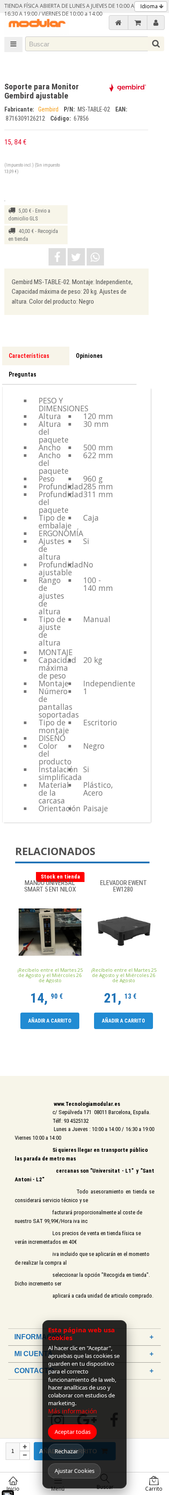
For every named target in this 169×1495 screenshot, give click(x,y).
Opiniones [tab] (89, 355)
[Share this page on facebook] (57, 257)
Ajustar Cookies (74, 1471)
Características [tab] (29, 355)
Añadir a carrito (50, 1021)
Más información (72, 1411)
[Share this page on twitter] (76, 257)
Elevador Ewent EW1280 (123, 886)
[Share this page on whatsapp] (95, 257)
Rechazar (66, 1451)
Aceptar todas (73, 1432)
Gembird (49, 109)
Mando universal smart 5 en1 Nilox (50, 886)
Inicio (13, 1488)
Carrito (153, 1488)
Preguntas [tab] (22, 374)
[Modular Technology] (36, 24)
